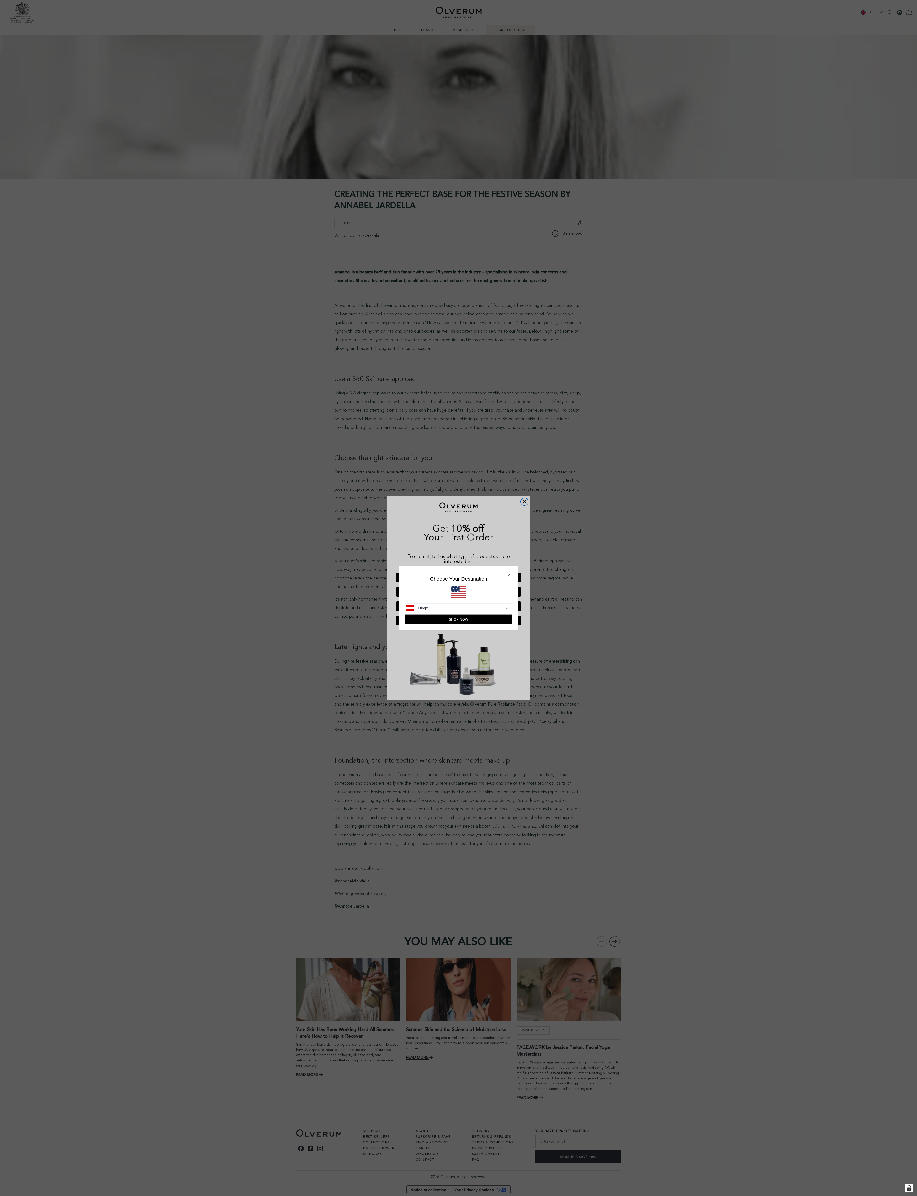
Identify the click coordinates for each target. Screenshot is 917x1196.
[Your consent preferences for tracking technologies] (909, 1188)
